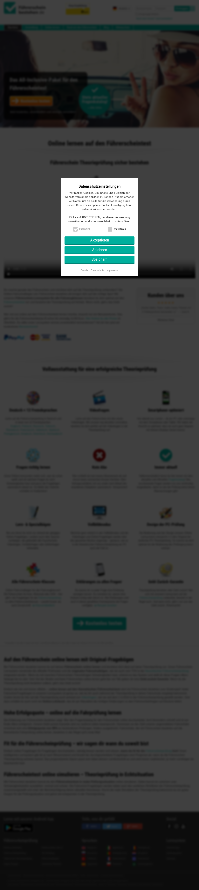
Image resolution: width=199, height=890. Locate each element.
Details (84, 270)
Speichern (99, 259)
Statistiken (120, 229)
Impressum (112, 270)
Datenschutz (97, 270)
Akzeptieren (99, 240)
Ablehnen (99, 249)
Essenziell (85, 229)
